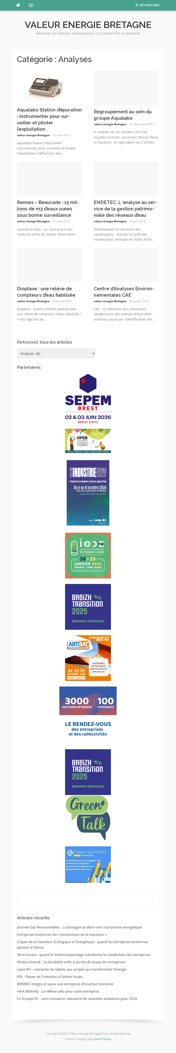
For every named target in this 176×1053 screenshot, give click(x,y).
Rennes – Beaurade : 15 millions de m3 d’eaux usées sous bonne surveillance (48, 209)
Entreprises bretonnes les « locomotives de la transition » (62, 934)
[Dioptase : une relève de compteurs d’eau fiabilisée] (49, 264)
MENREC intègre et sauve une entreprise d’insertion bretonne (65, 984)
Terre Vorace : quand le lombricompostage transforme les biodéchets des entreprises (84, 954)
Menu (29, 5)
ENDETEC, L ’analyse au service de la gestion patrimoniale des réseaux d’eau (125, 209)
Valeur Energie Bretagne (88, 24)
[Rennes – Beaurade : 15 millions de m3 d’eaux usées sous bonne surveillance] (49, 178)
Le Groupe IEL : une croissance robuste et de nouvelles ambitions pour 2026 (77, 998)
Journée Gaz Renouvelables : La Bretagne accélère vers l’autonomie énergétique (79, 927)
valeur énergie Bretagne (33, 135)
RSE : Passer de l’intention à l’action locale (49, 976)
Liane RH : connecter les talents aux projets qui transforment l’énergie (71, 969)
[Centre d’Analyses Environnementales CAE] (126, 264)
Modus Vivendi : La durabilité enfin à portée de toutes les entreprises (71, 962)
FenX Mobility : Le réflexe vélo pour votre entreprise (58, 991)
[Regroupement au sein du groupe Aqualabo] (126, 87)
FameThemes (102, 1039)
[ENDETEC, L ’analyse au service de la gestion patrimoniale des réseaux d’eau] (126, 178)
